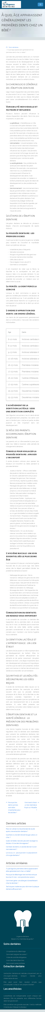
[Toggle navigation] (40, 4)
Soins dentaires (13, 47)
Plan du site (22, 1011)
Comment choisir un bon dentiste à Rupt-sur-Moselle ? (30, 806)
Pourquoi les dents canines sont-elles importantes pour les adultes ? (14, 807)
